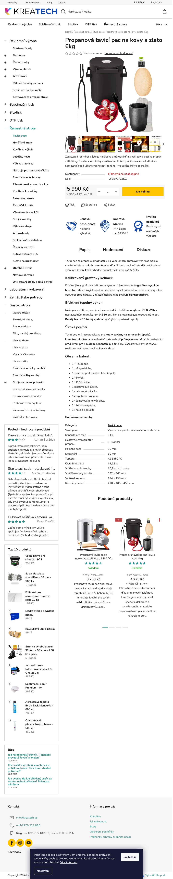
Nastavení (43, 871)
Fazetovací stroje (23, 198)
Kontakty (12, 2)
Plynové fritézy (22, 326)
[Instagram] (20, 843)
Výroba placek (22, 69)
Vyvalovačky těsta (24, 354)
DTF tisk (16, 120)
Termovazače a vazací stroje (30, 97)
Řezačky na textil (23, 247)
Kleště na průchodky (26, 261)
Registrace (156, 2)
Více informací (68, 862)
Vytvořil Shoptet (155, 875)
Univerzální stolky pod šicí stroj (32, 282)
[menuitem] (19, 24)
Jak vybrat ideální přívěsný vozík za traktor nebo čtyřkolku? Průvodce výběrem (30, 781)
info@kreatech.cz (26, 818)
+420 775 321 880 (28, 825)
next (162, 572)
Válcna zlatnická (23, 163)
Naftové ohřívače (23, 275)
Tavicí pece (20, 136)
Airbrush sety (21, 233)
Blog (49, 2)
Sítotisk (15, 112)
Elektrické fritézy (23, 319)
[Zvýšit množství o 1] (116, 191)
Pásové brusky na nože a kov (30, 184)
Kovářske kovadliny (25, 191)
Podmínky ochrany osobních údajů (110, 837)
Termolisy (19, 55)
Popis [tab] (84, 249)
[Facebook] (12, 843)
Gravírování (20, 76)
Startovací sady (22, 48)
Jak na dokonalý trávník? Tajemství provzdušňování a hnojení (29, 756)
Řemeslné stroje (22, 128)
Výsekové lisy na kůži (26, 212)
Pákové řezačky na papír (28, 83)
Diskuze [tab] (144, 249)
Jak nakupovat (32, 2)
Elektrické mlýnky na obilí (29, 368)
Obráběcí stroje (22, 268)
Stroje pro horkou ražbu (27, 90)
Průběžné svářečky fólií (27, 403)
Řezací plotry (21, 62)
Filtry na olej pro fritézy (27, 333)
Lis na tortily (20, 361)
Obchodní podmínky (102, 832)
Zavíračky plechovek (25, 417)
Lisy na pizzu (20, 347)
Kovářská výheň (23, 149)
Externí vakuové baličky (27, 396)
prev (68, 572)
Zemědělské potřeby (25, 297)
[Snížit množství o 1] (99, 191)
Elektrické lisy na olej (26, 375)
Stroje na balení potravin (28, 382)
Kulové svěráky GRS (25, 254)
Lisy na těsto (21, 340)
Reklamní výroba (23, 41)
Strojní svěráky (22, 219)
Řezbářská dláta (23, 205)
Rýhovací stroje (22, 226)
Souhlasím (130, 857)
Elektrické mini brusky (27, 177)
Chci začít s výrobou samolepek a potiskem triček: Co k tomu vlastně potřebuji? (29, 768)
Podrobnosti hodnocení (119, 53)
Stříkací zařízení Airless (27, 240)
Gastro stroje (19, 305)
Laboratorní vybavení (26, 289)
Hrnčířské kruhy (22, 143)
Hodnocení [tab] (113, 249)
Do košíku (143, 192)
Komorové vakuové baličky (29, 389)
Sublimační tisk (21, 104)
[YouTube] (28, 843)
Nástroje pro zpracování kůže (31, 170)
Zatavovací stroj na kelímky (29, 410)
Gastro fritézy (21, 313)
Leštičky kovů (21, 157)
